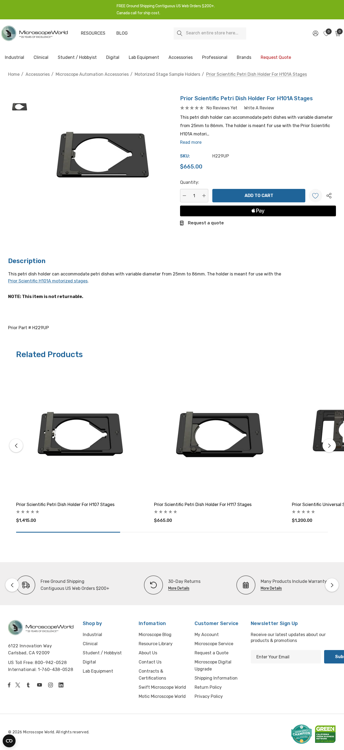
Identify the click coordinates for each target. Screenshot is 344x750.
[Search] (180, 33)
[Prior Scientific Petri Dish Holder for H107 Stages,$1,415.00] (81, 432)
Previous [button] (16, 445)
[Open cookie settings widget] (9, 740)
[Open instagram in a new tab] (51, 685)
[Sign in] (315, 33)
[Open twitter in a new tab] (18, 685)
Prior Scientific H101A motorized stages (48, 281)
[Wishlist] (315, 195)
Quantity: (189, 182)
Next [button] (329, 445)
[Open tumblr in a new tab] (29, 685)
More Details (178, 588)
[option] (62, 585)
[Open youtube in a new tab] (40, 685)
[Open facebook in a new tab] (9, 685)
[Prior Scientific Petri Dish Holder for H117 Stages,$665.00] (219, 432)
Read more (191, 142)
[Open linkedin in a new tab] (62, 685)
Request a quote (206, 222)
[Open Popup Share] (329, 195)
